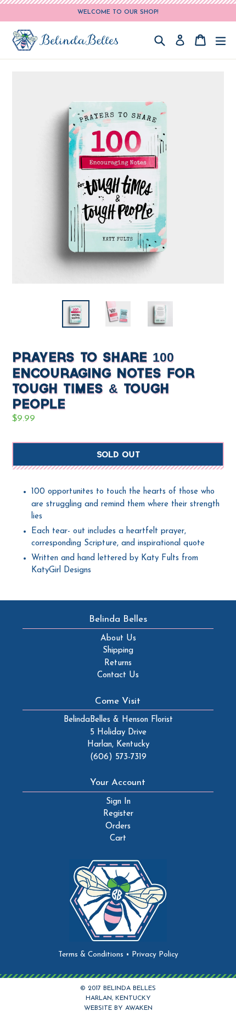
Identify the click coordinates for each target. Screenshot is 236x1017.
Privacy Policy (155, 954)
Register (118, 814)
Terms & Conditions (94, 954)
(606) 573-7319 (118, 757)
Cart (118, 838)
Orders (118, 826)
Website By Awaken (118, 1008)
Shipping (118, 650)
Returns (118, 663)
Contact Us (118, 675)
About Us (118, 638)
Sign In (118, 802)
